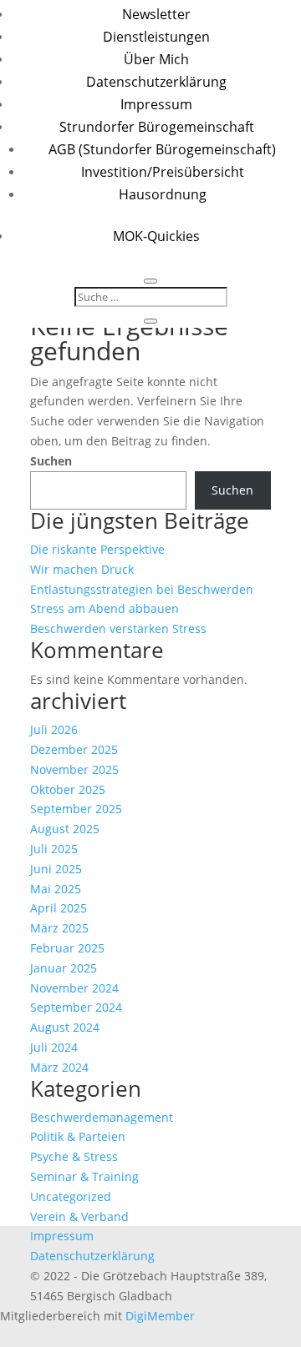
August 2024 (64, 1027)
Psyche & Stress (74, 1156)
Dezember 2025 (74, 749)
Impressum (156, 104)
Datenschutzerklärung (156, 82)
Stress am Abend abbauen (104, 608)
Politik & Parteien (77, 1136)
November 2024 (74, 988)
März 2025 (59, 928)
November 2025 (74, 769)
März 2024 (59, 1067)
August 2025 (64, 829)
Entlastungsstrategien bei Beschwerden (141, 589)
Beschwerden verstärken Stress (118, 628)
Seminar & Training (84, 1176)
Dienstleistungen (156, 37)
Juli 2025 (54, 849)
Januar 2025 (63, 968)
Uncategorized (70, 1196)
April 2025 (58, 908)
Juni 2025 (56, 869)
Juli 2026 (54, 729)
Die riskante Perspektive (97, 549)
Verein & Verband (79, 1216)
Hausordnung (163, 194)
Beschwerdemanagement (101, 1117)
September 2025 (76, 809)
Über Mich (156, 59)
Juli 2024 (54, 1047)
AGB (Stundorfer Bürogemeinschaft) (162, 149)
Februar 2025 (67, 948)
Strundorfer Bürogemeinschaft (156, 127)
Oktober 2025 (67, 789)
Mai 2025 (55, 889)
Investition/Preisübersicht (162, 172)
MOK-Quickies (156, 236)
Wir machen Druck (82, 569)
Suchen (51, 461)
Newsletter (156, 14)
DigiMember (160, 1316)
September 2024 (76, 1007)
